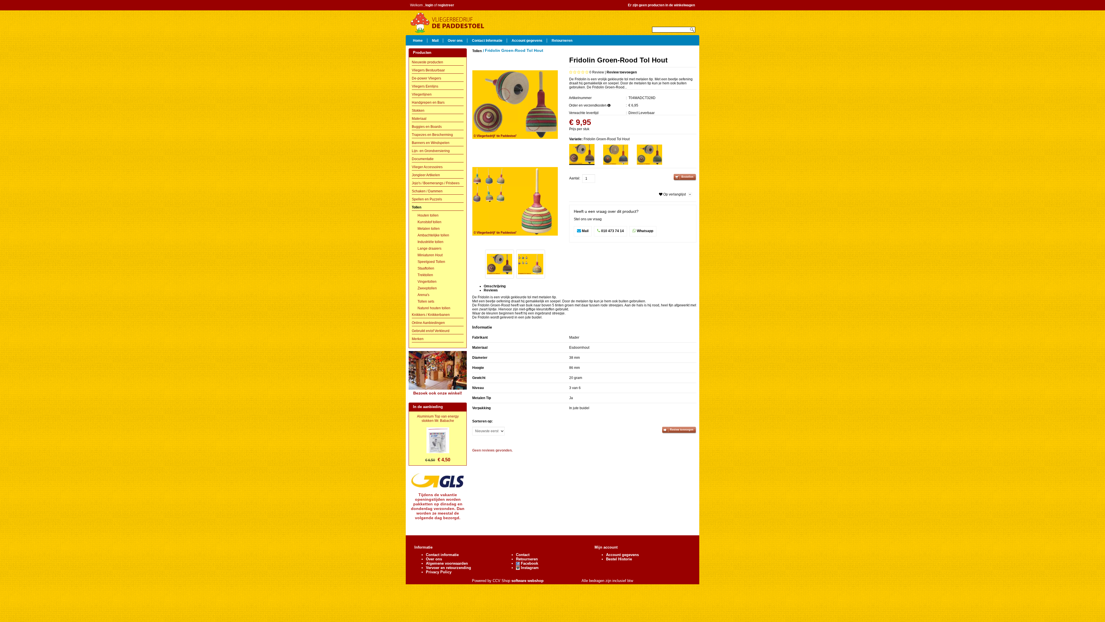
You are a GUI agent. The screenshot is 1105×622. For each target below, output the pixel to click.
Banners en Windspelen (430, 143)
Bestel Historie (619, 559)
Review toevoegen (622, 72)
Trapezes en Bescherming (432, 135)
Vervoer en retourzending (448, 568)
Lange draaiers (429, 248)
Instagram (529, 568)
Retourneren (562, 40)
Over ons (455, 40)
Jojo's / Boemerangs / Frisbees (436, 183)
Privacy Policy (438, 572)
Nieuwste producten (427, 62)
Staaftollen (426, 268)
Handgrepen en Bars (428, 102)
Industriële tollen (430, 242)
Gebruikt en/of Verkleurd (430, 331)
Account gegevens (527, 40)
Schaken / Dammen (427, 191)
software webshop (527, 581)
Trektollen (425, 275)
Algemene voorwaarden (447, 563)
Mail (435, 40)
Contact (522, 555)
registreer (446, 5)
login (429, 5)
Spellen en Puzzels (427, 199)
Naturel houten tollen (434, 308)
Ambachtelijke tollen (433, 235)
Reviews (491, 290)
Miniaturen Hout (430, 255)
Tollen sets (426, 301)
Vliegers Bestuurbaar (428, 70)
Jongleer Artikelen (426, 175)
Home (418, 40)
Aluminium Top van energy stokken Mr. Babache (438, 418)
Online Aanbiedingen (428, 323)
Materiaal (419, 119)
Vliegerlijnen (422, 94)
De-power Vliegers (426, 78)
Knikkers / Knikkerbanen (431, 315)
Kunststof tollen (429, 222)
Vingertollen (427, 282)
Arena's (423, 295)
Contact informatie (442, 555)
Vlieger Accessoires (427, 167)
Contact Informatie (487, 40)
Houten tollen (428, 215)
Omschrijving (495, 286)
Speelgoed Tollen (431, 262)
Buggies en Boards (427, 127)
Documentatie (423, 159)
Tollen (416, 207)
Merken (418, 339)
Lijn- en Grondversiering (431, 151)
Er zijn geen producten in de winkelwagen (661, 5)
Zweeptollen (427, 288)
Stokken (418, 111)
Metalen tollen (429, 229)
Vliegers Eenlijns (425, 86)
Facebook (529, 563)
